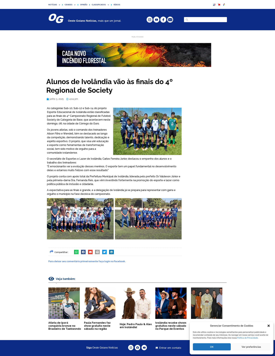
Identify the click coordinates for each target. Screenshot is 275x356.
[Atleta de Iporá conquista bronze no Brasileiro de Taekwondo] (64, 303)
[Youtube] (156, 20)
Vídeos (116, 5)
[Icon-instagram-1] (150, 20)
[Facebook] (137, 347)
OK (212, 346)
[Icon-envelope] (170, 20)
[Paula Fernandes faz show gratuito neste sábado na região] (99, 303)
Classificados (99, 5)
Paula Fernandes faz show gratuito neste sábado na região (97, 325)
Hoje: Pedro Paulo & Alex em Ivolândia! (136, 326)
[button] (268, 325)
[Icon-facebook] (163, 20)
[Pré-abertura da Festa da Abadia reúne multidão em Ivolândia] (206, 303)
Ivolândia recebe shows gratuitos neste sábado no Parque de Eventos (170, 325)
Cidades (68, 5)
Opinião (83, 5)
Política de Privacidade (247, 338)
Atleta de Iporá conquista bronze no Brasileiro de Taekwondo (64, 325)
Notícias (52, 5)
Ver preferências (251, 346)
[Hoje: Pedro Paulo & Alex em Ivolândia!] (135, 303)
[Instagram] (131, 347)
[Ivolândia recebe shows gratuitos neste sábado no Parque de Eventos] (171, 303)
